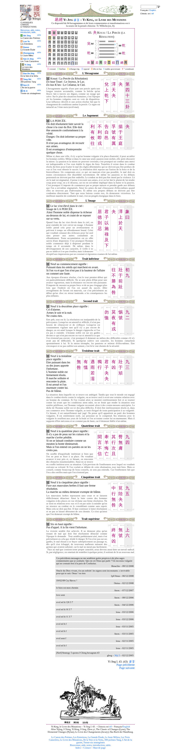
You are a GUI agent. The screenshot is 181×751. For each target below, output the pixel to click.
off (110, 726)
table (108, 745)
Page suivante (127, 667)
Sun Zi (26, 85)
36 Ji (25, 91)
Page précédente (125, 664)
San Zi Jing (28, 59)
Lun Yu (26, 41)
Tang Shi (27, 79)
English (126, 726)
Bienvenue (75, 745)
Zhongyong (28, 53)
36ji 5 (117, 655)
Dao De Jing (28, 73)
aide (83, 745)
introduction (99, 745)
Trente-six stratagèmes (94, 742)
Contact (87, 748)
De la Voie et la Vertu (93, 740)
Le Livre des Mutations (71, 740)
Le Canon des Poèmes (61, 737)
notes (89, 745)
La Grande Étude (96, 737)
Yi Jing (28, 65)
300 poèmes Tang (112, 740)
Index (78, 748)
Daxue (26, 47)
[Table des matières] (78, 19)
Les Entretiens (80, 737)
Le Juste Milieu (112, 737)
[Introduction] (75, 19)
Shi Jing (27, 36)
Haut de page (99, 748)
